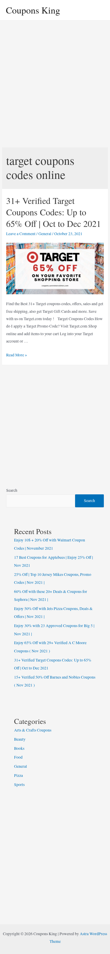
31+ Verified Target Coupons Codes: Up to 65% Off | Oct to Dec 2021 (53, 212)
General (44, 233)
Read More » (16, 355)
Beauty (20, 739)
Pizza (18, 775)
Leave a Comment (20, 233)
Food (18, 757)
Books (19, 748)
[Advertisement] (55, 79)
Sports (19, 784)
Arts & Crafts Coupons (32, 730)
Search (11, 490)
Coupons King (33, 10)
